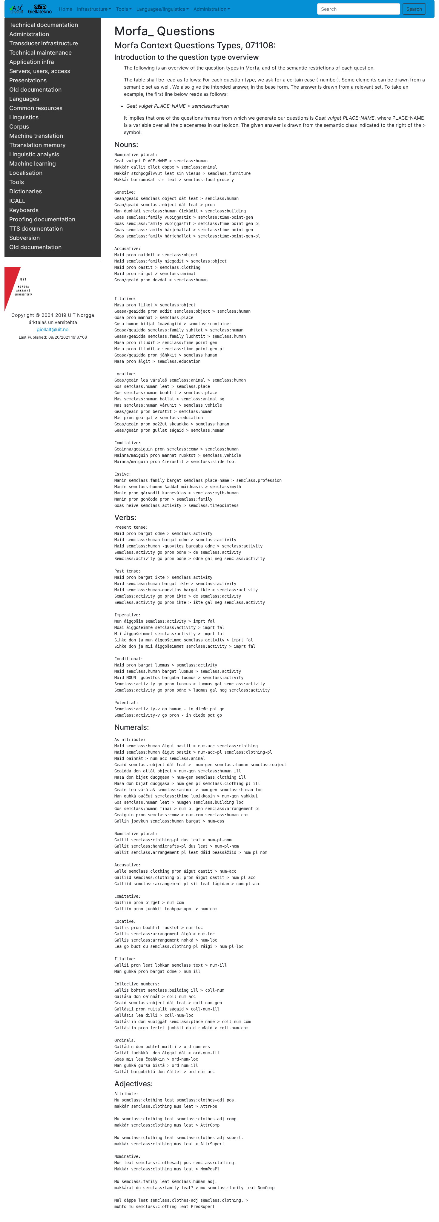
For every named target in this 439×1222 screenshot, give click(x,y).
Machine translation (36, 135)
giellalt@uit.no (53, 329)
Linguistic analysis (34, 154)
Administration (210, 9)
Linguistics (24, 117)
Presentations (28, 80)
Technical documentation (43, 24)
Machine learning (32, 163)
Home (65, 9)
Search (414, 9)
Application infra (31, 61)
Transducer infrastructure (43, 43)
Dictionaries (25, 191)
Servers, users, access (39, 71)
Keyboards (24, 210)
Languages (24, 98)
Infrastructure (92, 9)
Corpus (19, 126)
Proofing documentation (42, 219)
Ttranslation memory (37, 145)
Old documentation (35, 89)
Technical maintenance (40, 52)
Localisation (25, 172)
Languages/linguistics (160, 9)
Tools (122, 9)
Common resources (35, 108)
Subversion (24, 237)
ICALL (17, 200)
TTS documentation (36, 228)
